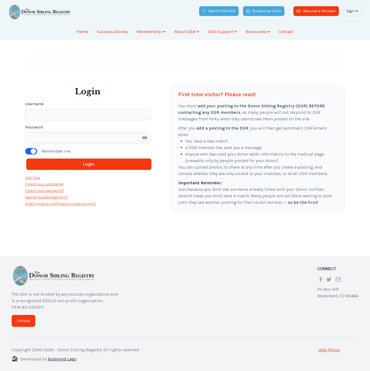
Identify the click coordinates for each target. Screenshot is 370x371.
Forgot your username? (44, 184)
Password (34, 127)
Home (82, 31)
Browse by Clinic (266, 11)
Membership (149, 31)
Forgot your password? (44, 190)
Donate (23, 320)
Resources (256, 31)
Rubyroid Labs (62, 359)
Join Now (32, 177)
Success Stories (112, 31)
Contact (286, 31)
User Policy (329, 349)
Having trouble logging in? (46, 197)
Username (34, 104)
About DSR (184, 31)
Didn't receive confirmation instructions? (60, 203)
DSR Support (220, 31)
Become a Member (319, 11)
